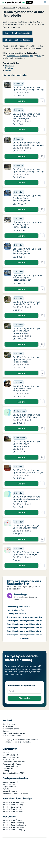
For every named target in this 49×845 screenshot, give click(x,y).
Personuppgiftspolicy (11, 766)
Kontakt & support (10, 755)
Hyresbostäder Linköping (13, 823)
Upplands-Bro (24, 8)
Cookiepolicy (8, 768)
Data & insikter (9, 784)
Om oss (6, 752)
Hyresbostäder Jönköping (13, 827)
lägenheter (24, 56)
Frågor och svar (9, 786)
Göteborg (9, 68)
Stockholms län (9, 8)
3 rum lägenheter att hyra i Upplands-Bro (25, 624)
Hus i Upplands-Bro (15, 610)
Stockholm (9, 65)
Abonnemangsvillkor (11, 757)
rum (39, 56)
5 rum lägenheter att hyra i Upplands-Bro (25, 631)
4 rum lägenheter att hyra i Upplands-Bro (25, 628)
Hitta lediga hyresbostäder (17, 33)
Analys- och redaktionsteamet (15, 793)
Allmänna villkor (9, 759)
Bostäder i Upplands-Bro (17, 607)
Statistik (6, 789)
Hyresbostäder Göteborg (13, 804)
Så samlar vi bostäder (12, 764)
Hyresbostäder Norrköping (14, 829)
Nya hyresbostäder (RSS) (13, 773)
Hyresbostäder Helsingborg (14, 825)
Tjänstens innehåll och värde (15, 762)
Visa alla (25, 638)
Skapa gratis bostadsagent (17, 40)
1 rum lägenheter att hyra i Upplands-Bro (24, 617)
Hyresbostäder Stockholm (13, 802)
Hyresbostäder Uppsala (12, 809)
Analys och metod (10, 782)
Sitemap (6, 771)
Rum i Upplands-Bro (15, 614)
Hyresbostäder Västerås (13, 811)
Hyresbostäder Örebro (12, 820)
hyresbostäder (13, 56)
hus (31, 56)
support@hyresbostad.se (14, 733)
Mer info (21, 101)
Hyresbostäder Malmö (12, 807)
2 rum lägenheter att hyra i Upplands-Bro (25, 621)
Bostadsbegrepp (10, 791)
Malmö (8, 70)
